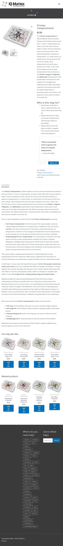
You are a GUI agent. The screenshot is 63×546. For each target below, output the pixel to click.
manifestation (27, 478)
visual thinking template (30, 526)
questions (26, 497)
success (26, 513)
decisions (26, 456)
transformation (28, 520)
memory (26, 481)
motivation (34, 484)
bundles (26, 443)
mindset (34, 481)
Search (56, 440)
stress (34, 510)
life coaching (35, 475)
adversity (26, 439)
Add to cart (53, 163)
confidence (27, 452)
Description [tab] (5, 187)
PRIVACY (4, 541)
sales (35, 500)
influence (43, 175)
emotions (26, 459)
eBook (34, 456)
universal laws (27, 523)
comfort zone (27, 449)
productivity (27, 494)
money (26, 484)
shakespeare (27, 507)
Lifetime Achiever (48, 172)
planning (35, 488)
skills (35, 507)
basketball (35, 439)
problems (26, 491)
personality (56, 175)
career (33, 443)
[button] (31, 11)
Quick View (8, 349)
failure (35, 462)
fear (25, 465)
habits (26, 468)
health (26, 472)
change (26, 446)
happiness (33, 468)
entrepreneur (27, 462)
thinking (26, 516)
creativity (35, 452)
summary (34, 513)
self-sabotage (27, 504)
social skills (40, 177)
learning (26, 475)
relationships (27, 500)
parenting (49, 175)
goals (31, 465)
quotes (34, 497)
